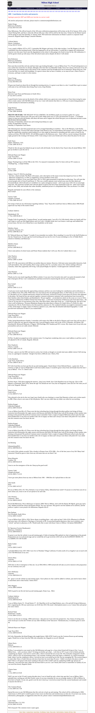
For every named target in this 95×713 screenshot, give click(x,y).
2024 (73, 11)
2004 (23, 11)
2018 (56, 11)
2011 (37, 11)
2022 (67, 11)
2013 (42, 11)
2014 (45, 11)
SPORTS (49, 8)
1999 (9, 11)
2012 (40, 11)
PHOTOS (67, 8)
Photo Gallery (53, 712)
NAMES (58, 8)
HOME (9, 8)
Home (20, 712)
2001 (15, 11)
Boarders (66, 712)
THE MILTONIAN (40, 8)
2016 (51, 11)
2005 (26, 11)
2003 (20, 11)
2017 (54, 11)
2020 (62, 11)
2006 (29, 11)
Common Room (29, 712)
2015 (48, 11)
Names (48, 712)
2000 (12, 11)
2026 (79, 11)
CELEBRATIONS (78, 8)
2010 (34, 11)
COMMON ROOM (30, 8)
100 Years (71, 712)
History (24, 712)
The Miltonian (43, 712)
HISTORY (19, 8)
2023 (70, 11)
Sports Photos (36, 712)
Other (74, 712)
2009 (31, 11)
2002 (17, 11)
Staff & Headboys (60, 712)
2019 (59, 11)
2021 (65, 11)
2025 (76, 11)
